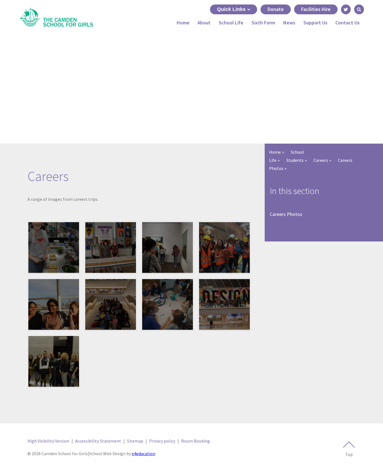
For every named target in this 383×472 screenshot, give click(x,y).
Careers (320, 160)
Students (295, 160)
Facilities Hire (316, 9)
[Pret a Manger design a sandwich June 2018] (53, 247)
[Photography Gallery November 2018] (167, 247)
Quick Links (231, 9)
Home (275, 152)
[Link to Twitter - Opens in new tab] (346, 9)
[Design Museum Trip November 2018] (110, 304)
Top (349, 454)
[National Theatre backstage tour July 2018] (224, 247)
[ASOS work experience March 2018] (53, 361)
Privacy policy (162, 441)
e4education (143, 453)
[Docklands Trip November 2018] (53, 304)
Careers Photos (286, 214)
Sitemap (135, 441)
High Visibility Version (48, 441)
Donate (275, 9)
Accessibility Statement (98, 441)
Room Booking (195, 441)
